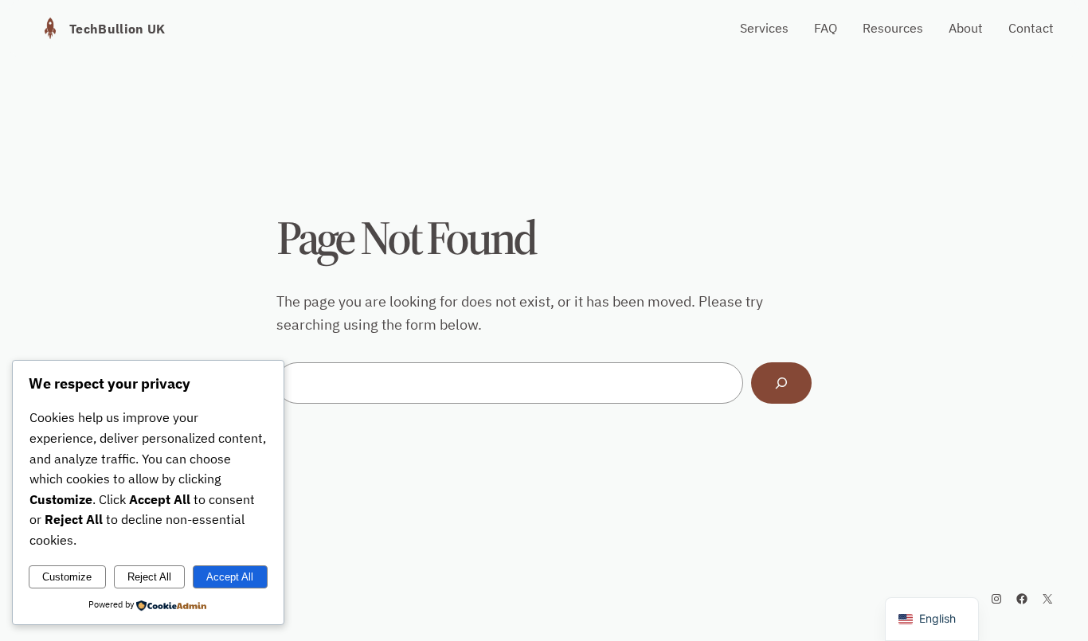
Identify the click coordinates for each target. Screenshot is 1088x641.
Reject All (149, 577)
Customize (67, 577)
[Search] (781, 383)
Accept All (229, 577)
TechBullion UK (117, 29)
